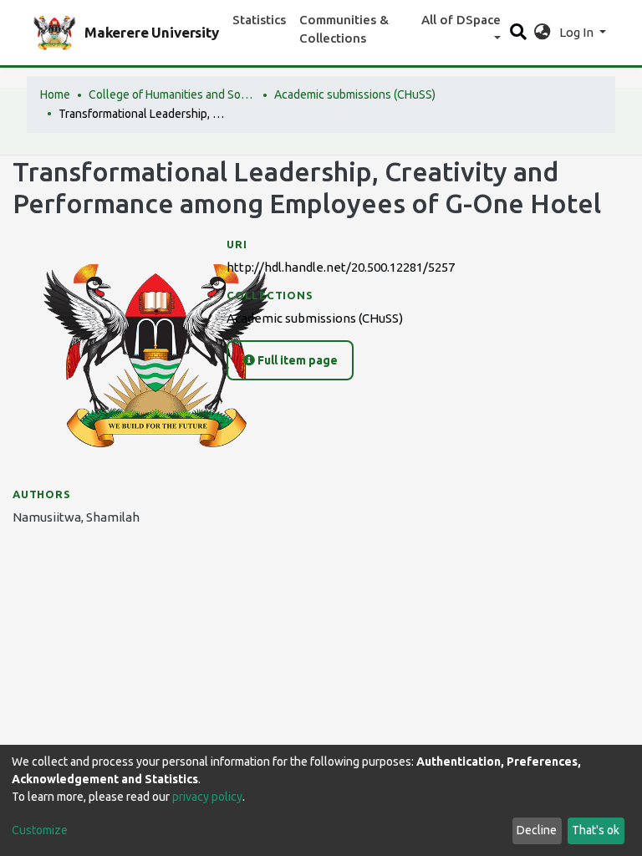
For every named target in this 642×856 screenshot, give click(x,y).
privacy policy (207, 796)
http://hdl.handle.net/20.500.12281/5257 (341, 267)
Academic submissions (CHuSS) (355, 94)
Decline (537, 830)
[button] (542, 33)
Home (55, 94)
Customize (40, 830)
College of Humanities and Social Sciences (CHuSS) (172, 94)
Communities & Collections (344, 29)
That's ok (595, 830)
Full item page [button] (296, 360)
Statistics (259, 20)
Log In (577, 32)
